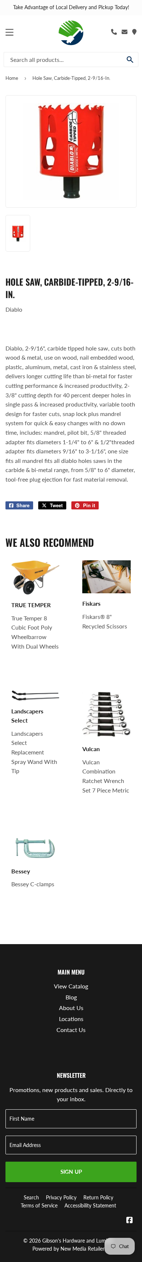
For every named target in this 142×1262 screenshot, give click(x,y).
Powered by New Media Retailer (68, 1249)
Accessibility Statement (90, 1205)
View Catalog (71, 986)
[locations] (134, 31)
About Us (71, 1007)
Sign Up (71, 1171)
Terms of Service (39, 1205)
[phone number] (114, 31)
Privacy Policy (61, 1197)
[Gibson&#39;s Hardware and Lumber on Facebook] (129, 1220)
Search (31, 1197)
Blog (71, 997)
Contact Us (71, 1029)
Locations (71, 1018)
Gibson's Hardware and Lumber (77, 1240)
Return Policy (98, 1197)
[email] (124, 31)
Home (11, 78)
